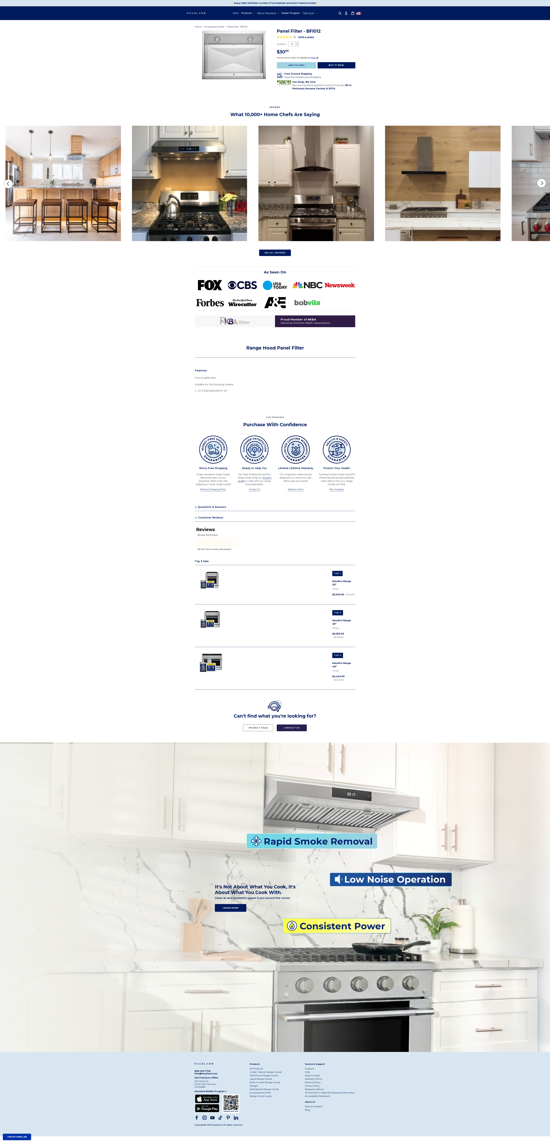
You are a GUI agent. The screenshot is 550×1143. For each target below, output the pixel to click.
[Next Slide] (542, 183)
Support (309, 1068)
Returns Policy (313, 1082)
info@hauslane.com (206, 1073)
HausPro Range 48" (341, 665)
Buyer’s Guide (312, 1075)
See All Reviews (275, 252)
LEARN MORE (230, 908)
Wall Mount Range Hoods (264, 1075)
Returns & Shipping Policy (213, 489)
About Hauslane (314, 1106)
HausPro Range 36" (341, 622)
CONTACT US (291, 727)
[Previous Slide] (8, 183)
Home (198, 26)
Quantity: (281, 44)
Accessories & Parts (215, 26)
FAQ (307, 1072)
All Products (256, 1068)
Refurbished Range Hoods (264, 1089)
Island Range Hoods (261, 1079)
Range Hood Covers (261, 1096)
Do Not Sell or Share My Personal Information (330, 1092)
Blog (307, 1109)
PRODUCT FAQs (258, 727)
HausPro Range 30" (341, 583)
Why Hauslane (336, 489)
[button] (201, 542)
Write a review (306, 37)
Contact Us (254, 489)
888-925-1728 (203, 1071)
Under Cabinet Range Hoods (265, 1072)
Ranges (254, 1085)
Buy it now (336, 65)
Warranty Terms (296, 489)
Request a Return (314, 1089)
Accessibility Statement (317, 1096)
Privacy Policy (312, 1085)
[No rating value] (285, 37)
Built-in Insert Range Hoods (265, 1082)
